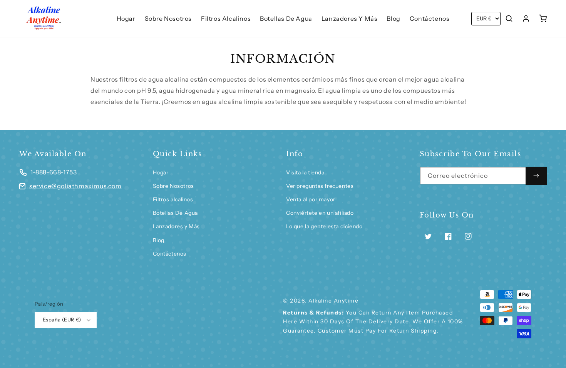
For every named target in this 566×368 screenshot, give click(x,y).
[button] (509, 18)
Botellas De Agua (175, 212)
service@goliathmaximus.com (75, 186)
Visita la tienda (305, 172)
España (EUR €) (62, 319)
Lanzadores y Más (176, 226)
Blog (158, 240)
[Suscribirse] (536, 176)
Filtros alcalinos (173, 199)
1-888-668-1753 (53, 172)
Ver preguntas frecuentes (319, 185)
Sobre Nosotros (173, 185)
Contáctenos (170, 253)
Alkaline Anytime (333, 300)
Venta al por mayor (310, 199)
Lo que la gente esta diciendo (324, 226)
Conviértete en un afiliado (320, 212)
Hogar (161, 172)
